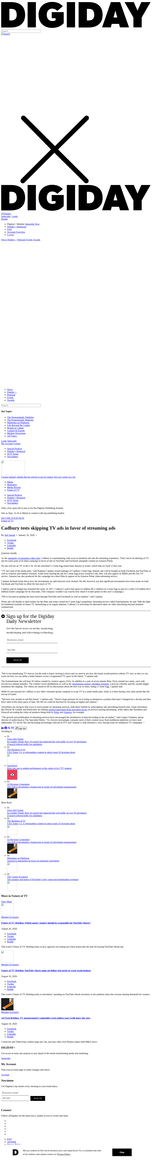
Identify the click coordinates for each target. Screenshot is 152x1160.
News (4, 239)
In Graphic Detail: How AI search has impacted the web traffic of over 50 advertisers (47, 741)
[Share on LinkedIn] (2, 728)
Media (10, 482)
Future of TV (13, 490)
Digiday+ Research (16, 451)
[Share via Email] (12, 728)
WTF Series (12, 454)
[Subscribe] (6, 213)
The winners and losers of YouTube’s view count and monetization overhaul (42, 879)
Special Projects (14, 448)
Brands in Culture (15, 428)
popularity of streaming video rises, (24, 558)
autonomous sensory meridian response (90, 684)
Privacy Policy (14, 1144)
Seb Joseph (10, 535)
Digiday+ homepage (16, 226)
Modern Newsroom (16, 433)
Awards (36, 239)
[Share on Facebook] (5, 728)
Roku (56, 712)
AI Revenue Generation (18, 784)
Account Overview (16, 232)
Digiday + (12, 239)
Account (5, 1075)
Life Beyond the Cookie (18, 425)
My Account (7, 443)
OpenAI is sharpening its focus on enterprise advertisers (33, 861)
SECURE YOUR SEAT (12, 518)
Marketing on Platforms (18, 422)
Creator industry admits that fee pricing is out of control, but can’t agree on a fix (38, 477)
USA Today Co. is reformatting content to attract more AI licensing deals (41, 752)
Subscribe (5, 216)
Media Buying (14, 487)
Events (29, 239)
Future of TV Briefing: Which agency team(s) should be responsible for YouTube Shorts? (46, 923)
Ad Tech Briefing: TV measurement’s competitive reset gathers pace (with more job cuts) (45, 1018)
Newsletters (12, 456)
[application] (76, 1152)
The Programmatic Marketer (20, 420)
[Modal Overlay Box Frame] (76, 640)
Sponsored (12, 765)
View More (6, 901)
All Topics (12, 436)
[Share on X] (9, 728)
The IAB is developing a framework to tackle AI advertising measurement (41, 787)
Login (15, 216)
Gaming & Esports (16, 430)
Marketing (12, 484)
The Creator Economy (17, 877)
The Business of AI (16, 749)
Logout (10, 234)
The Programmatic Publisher (20, 417)
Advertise (11, 1141)
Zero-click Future (15, 739)
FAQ (9, 229)
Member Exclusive (10, 917)
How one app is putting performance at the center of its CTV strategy (39, 768)
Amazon (68, 712)
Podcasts (21, 239)
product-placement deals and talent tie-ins (68, 709)
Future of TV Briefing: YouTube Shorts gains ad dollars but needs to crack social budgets (46, 970)
